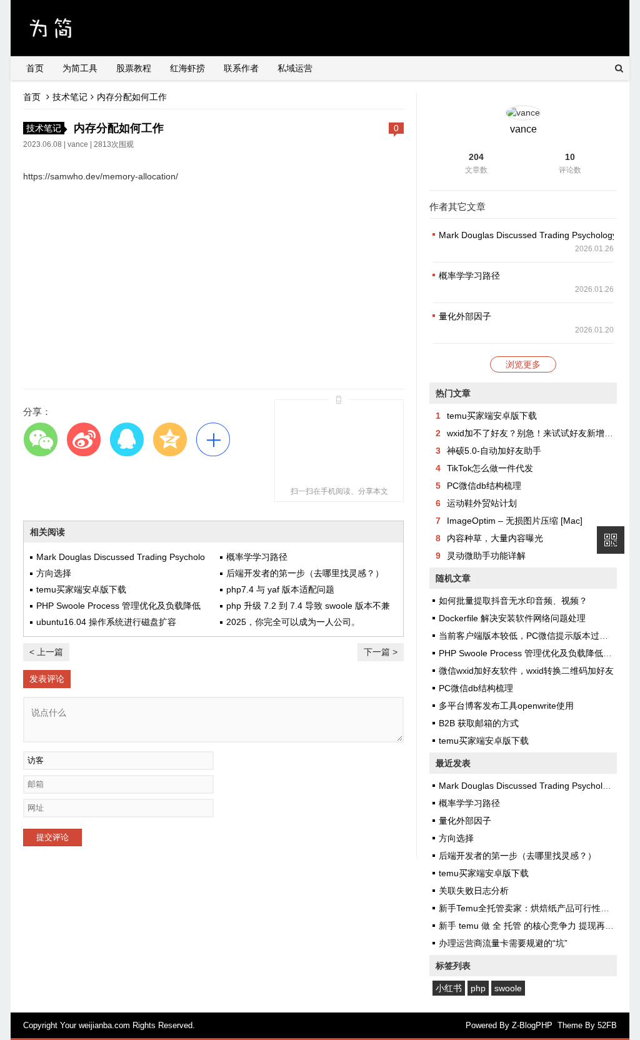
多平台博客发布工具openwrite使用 (506, 706)
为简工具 (80, 68)
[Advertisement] (213, 288)
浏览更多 (523, 364)
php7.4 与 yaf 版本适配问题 (280, 589)
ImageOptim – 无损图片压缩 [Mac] (514, 521)
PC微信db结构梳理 (484, 486)
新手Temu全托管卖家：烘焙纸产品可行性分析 (528, 908)
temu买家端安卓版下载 (81, 589)
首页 (35, 68)
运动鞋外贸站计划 (482, 503)
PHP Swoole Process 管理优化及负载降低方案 (530, 653)
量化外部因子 (465, 316)
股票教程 (133, 68)
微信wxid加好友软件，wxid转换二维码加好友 (526, 671)
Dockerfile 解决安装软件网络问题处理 (512, 618)
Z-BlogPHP (532, 1025)
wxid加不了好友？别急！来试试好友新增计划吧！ (543, 433)
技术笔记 (70, 97)
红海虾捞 (187, 68)
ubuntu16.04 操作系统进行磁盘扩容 (106, 622)
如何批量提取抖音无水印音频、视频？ (513, 601)
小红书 (449, 988)
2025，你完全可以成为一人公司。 (293, 622)
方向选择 (53, 573)
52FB (607, 1025)
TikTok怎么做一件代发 (490, 468)
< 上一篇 (46, 652)
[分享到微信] (40, 439)
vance (78, 144)
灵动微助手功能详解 (486, 556)
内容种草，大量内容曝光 (495, 538)
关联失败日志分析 (474, 891)
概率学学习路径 (257, 557)
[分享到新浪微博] (83, 439)
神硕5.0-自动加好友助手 (494, 451)
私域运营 (295, 68)
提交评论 (52, 837)
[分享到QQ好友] (126, 439)
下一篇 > (381, 652)
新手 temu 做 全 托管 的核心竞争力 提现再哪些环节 (539, 926)
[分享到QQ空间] (169, 439)
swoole (508, 988)
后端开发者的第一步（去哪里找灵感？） (305, 573)
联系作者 (241, 68)
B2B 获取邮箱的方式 (479, 723)
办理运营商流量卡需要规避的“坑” (503, 943)
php (478, 988)
